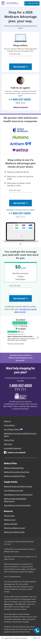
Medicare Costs (10, 520)
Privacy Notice (9, 425)
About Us (7, 421)
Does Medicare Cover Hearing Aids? (17, 505)
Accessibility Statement (12, 448)
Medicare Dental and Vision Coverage (18, 486)
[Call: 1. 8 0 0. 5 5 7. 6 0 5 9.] (37, 630)
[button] (3, 3)
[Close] (37, 637)
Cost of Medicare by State (13, 490)
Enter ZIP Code (14, 54)
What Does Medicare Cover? (14, 528)
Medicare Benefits (10, 524)
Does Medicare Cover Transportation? (18, 495)
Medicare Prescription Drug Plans (16, 472)
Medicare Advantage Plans (14, 468)
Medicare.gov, (8, 604)
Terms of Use (9, 440)
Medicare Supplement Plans (14, 476)
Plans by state (9, 516)
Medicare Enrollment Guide (14, 532)
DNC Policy (8, 444)
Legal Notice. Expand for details (15, 638)
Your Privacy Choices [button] (12, 429)
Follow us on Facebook (17, 452)
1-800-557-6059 (20, 99)
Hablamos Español (20, 107)
